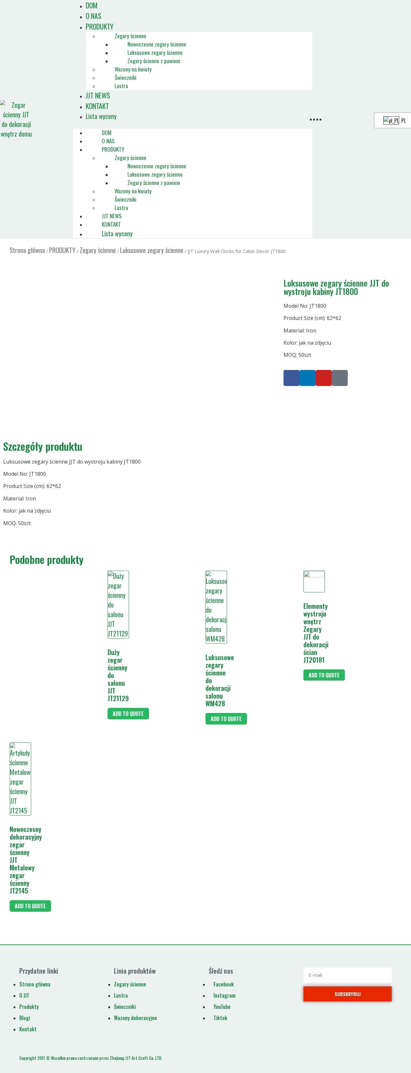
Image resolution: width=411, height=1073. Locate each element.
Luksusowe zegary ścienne (155, 52)
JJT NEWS (112, 216)
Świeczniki (125, 77)
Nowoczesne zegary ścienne (156, 44)
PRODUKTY (99, 26)
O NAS (108, 141)
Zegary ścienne (130, 36)
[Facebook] (292, 378)
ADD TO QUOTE (128, 713)
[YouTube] (324, 378)
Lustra (121, 86)
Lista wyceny (101, 116)
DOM (106, 133)
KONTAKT (97, 106)
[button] (192, 125)
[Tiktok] (340, 378)
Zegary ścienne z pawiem (153, 61)
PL (403, 120)
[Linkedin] (308, 378)
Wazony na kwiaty (133, 69)
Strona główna (27, 250)
